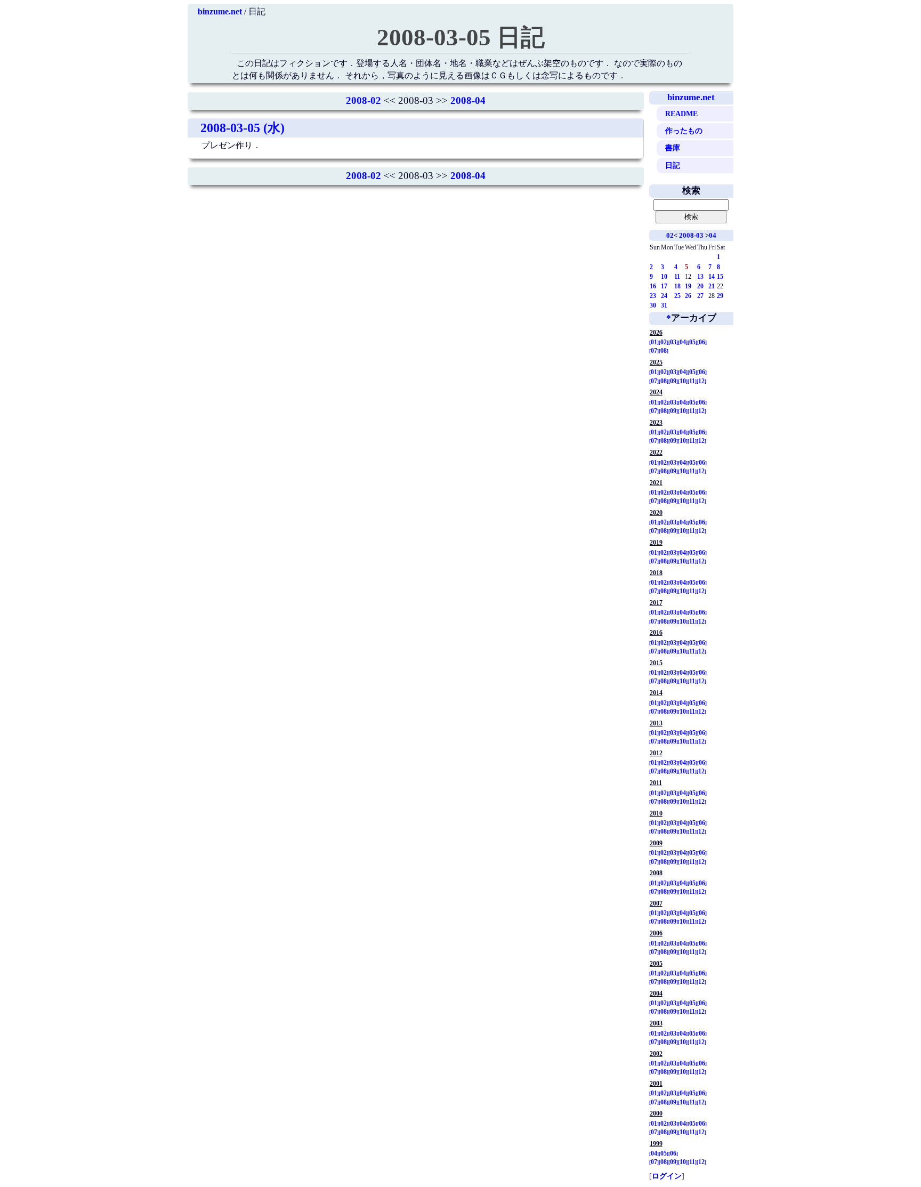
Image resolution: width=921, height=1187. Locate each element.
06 (702, 342)
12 (701, 381)
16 (653, 286)
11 (677, 276)
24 (664, 296)
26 (688, 296)
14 (711, 276)
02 (670, 235)
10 (664, 276)
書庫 (672, 147)
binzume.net (220, 11)
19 (688, 286)
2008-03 (691, 235)
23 (653, 296)
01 (654, 342)
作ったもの (683, 130)
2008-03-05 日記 (461, 37)
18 (677, 286)
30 (653, 305)
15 (720, 276)
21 (711, 286)
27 (700, 296)
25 (677, 296)
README (681, 113)
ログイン (667, 1176)
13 (700, 276)
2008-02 (363, 100)
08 (663, 351)
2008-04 (468, 100)
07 (654, 351)
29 (720, 296)
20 (700, 286)
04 (712, 235)
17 (664, 286)
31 (664, 305)
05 (692, 342)
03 (673, 342)
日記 (672, 165)
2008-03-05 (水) (242, 128)
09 (673, 381)
